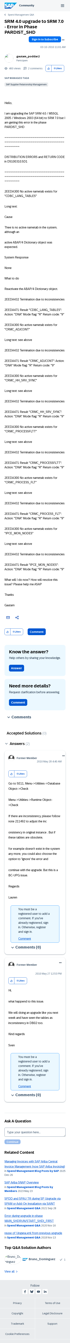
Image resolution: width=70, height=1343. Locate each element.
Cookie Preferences (17, 1334)
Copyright (17, 1313)
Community (26, 5)
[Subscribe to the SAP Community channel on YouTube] (38, 1291)
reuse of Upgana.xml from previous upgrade (33, 1233)
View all (9, 1271)
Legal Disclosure (52, 1313)
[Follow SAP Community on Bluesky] (31, 1291)
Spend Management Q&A (21, 14)
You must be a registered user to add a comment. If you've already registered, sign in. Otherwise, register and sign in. (34, 920)
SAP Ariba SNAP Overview (21, 1182)
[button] (49, 68)
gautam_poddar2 (28, 56)
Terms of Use (52, 1303)
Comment (37, 631)
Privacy (17, 1303)
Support (52, 1323)
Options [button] (63, 39)
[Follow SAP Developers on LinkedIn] (45, 1291)
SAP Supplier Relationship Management (26, 84)
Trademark (17, 1323)
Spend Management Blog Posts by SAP (33, 1170)
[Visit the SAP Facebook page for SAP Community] (25, 1291)
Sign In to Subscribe (45, 39)
